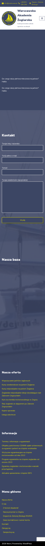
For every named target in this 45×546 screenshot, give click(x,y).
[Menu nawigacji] (42, 18)
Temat (4, 168)
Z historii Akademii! (10, 508)
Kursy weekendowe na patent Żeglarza (18, 385)
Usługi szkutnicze (9, 415)
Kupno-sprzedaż (8, 410)
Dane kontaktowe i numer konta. (16, 520)
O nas (4, 504)
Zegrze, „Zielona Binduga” (37, 3)
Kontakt (5, 524)
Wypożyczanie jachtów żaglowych (16, 381)
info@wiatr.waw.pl (10, 3)
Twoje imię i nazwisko (11, 143)
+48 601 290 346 (24, 3)
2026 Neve (6, 543)
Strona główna (9, 36)
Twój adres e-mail (9, 156)
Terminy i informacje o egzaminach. (16, 441)
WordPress (27, 543)
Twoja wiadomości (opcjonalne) (15, 180)
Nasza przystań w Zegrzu (13, 512)
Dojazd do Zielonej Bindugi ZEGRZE (17, 516)
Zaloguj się (6, 528)
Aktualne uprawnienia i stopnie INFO (17, 473)
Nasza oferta (7, 500)
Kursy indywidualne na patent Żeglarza (18, 389)
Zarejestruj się (8, 532)
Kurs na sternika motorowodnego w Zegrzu (20, 400)
